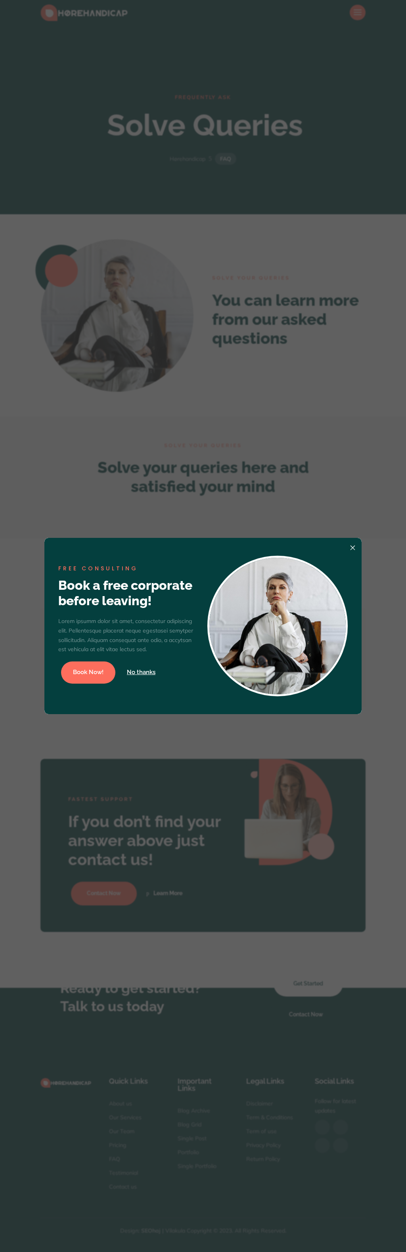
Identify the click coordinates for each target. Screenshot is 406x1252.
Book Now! (88, 672)
